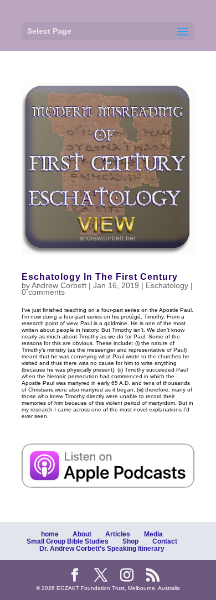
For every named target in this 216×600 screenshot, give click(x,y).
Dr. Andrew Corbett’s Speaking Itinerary (101, 548)
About (82, 534)
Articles (117, 534)
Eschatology (167, 285)
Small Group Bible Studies (68, 541)
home (50, 534)
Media (153, 534)
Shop (130, 541)
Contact (164, 541)
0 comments (43, 292)
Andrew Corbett (59, 285)
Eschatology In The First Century (100, 276)
